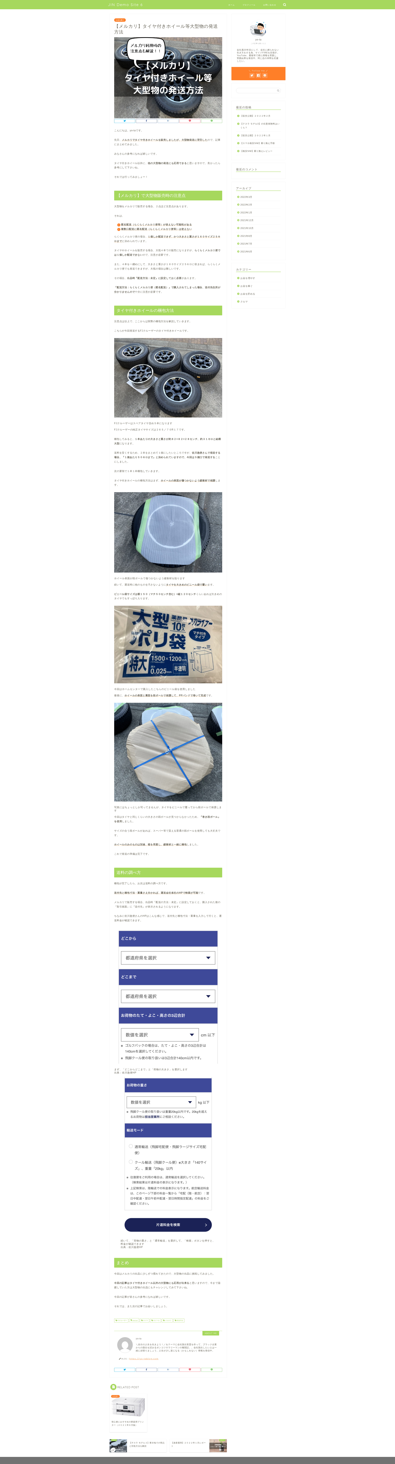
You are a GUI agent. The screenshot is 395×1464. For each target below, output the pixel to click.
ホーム (231, 5)
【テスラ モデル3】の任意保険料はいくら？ (260, 126)
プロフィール (249, 5)
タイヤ (145, 1320)
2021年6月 (246, 251)
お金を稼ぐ (120, 20)
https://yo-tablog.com (143, 1358)
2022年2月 (246, 204)
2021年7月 (246, 243)
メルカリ (168, 1320)
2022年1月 (246, 212)
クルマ (244, 301)
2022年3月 (246, 197)
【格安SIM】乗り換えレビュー (256, 151)
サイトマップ (117, 1460)
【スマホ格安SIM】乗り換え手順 (257, 143)
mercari (135, 1320)
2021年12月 (247, 220)
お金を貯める (247, 294)
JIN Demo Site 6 (125, 4)
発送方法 (179, 1320)
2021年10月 (247, 228)
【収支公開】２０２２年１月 (255, 135)
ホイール (156, 1320)
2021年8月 (246, 236)
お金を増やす (247, 278)
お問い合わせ (269, 5)
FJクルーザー (122, 1320)
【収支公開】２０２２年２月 (255, 116)
